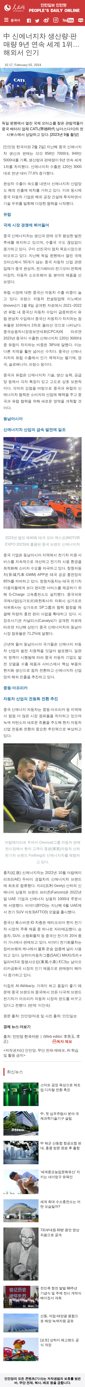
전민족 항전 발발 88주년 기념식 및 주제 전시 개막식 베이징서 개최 (60, 1293)
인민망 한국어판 (25, 1036)
